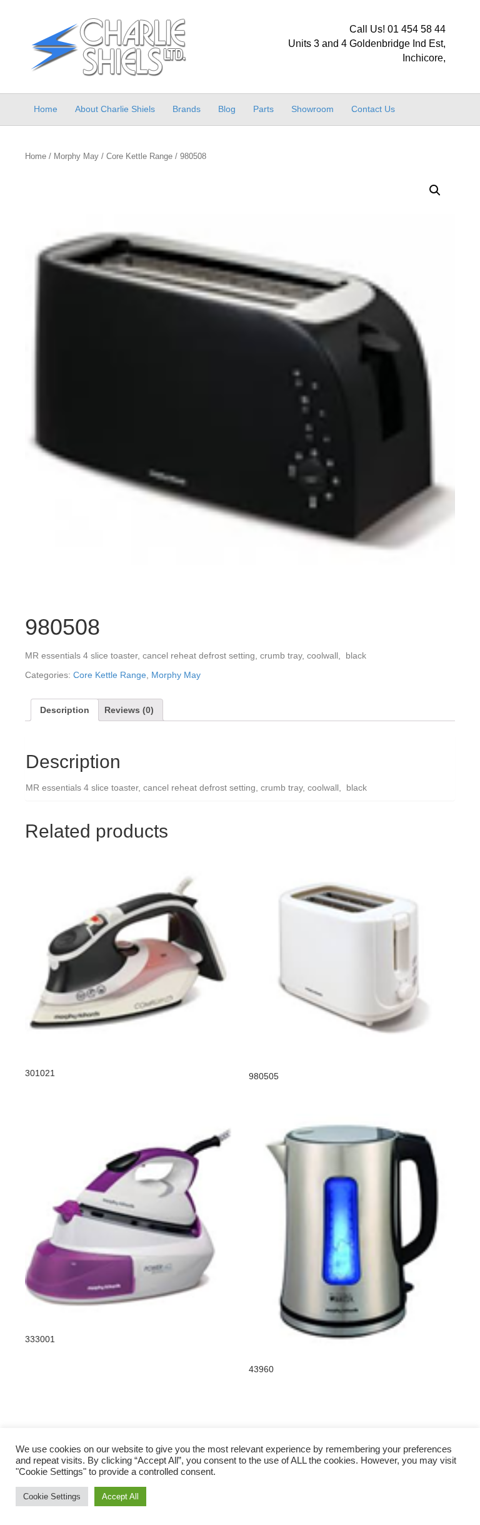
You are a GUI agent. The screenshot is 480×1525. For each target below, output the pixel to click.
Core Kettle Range (139, 156)
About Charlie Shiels (115, 109)
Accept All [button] (120, 1496)
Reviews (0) (129, 710)
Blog (227, 109)
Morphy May (76, 156)
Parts (263, 109)
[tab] (65, 710)
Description (64, 710)
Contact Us (373, 109)
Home (46, 109)
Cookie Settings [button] (52, 1496)
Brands (186, 109)
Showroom (312, 109)
